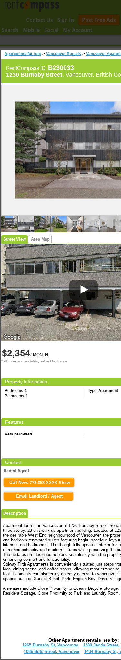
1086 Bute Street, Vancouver (52, 651)
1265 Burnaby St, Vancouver (50, 645)
